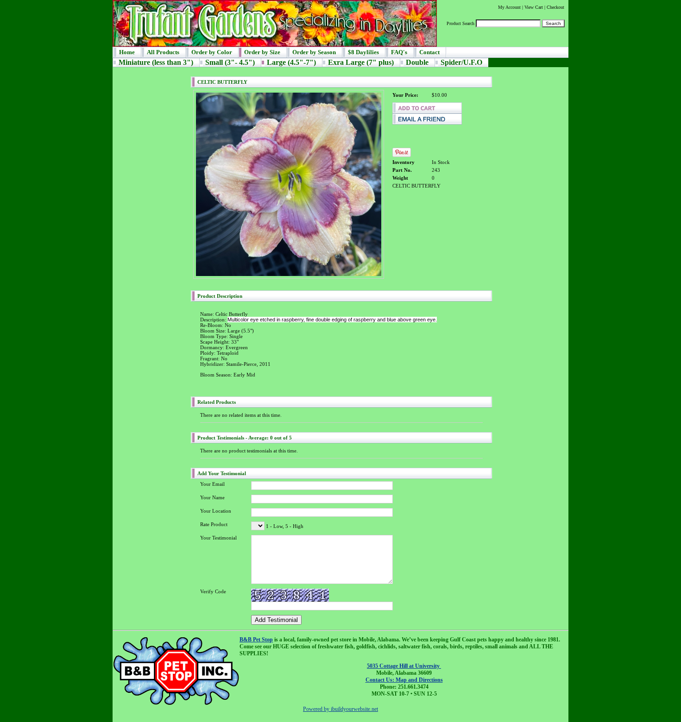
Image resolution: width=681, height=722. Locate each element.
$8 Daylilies (363, 52)
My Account (509, 7)
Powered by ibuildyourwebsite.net (340, 709)
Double (417, 62)
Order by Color (211, 52)
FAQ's (399, 52)
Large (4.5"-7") (291, 62)
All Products (163, 52)
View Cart (533, 7)
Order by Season (314, 52)
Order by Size (262, 52)
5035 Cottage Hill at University (404, 666)
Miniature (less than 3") (156, 62)
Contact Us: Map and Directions (404, 680)
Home (127, 52)
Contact (429, 52)
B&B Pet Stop (256, 639)
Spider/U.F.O (461, 62)
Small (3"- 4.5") (230, 62)
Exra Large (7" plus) (361, 62)
